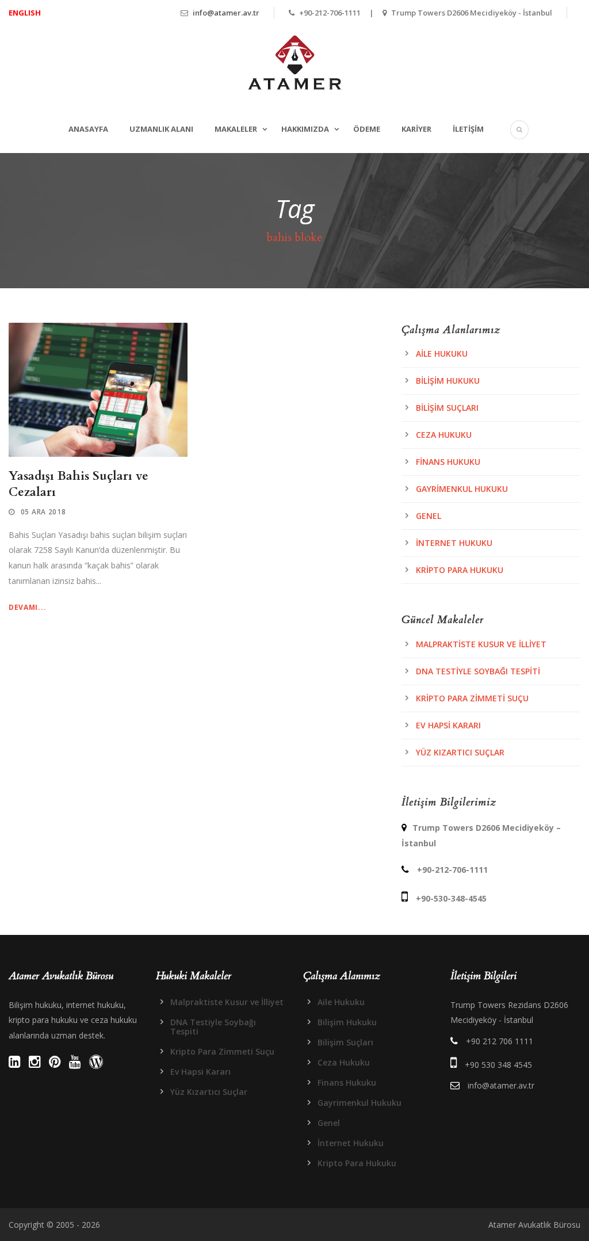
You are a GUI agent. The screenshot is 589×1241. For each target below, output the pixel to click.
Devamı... (27, 607)
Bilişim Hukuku (448, 380)
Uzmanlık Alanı (161, 129)
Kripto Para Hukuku (459, 569)
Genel (428, 515)
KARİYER (416, 129)
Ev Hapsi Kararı (448, 725)
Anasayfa (88, 129)
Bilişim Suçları (447, 407)
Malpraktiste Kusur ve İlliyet (481, 644)
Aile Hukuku (442, 353)
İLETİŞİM (468, 129)
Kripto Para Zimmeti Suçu (472, 698)
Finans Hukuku (448, 461)
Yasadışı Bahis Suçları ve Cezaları (78, 484)
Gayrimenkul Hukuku (462, 488)
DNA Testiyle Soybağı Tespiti (478, 671)
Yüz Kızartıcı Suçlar (460, 752)
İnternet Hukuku (454, 542)
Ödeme (366, 129)
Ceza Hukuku (444, 434)
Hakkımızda (305, 129)
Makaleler (236, 129)
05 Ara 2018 (43, 512)
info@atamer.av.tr (226, 12)
